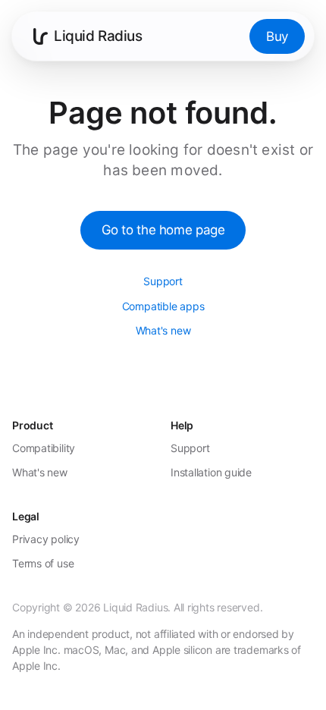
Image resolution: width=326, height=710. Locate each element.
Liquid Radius (98, 36)
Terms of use (43, 563)
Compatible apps (163, 306)
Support (162, 281)
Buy (277, 36)
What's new (163, 330)
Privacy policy (46, 538)
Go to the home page (163, 229)
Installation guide (211, 472)
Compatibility (43, 447)
